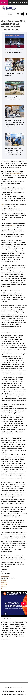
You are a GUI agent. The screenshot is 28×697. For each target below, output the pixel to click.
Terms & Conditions (20, 691)
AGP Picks (4, 2)
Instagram (4, 582)
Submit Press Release (8, 691)
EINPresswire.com (15, 173)
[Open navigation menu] (2, 13)
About (7, 688)
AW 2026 (12, 225)
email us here (5, 576)
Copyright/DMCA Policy (9, 694)
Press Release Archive (16, 688)
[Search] (18, 14)
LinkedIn (3, 580)
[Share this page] (26, 13)
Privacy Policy (22, 694)
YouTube (3, 586)
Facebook (4, 584)
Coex (2, 204)
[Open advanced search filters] (21, 14)
